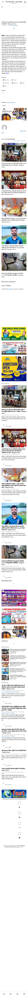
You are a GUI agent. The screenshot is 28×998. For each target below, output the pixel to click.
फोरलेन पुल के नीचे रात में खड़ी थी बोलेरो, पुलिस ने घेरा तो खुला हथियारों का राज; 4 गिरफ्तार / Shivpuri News (14, 411)
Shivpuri (17, 692)
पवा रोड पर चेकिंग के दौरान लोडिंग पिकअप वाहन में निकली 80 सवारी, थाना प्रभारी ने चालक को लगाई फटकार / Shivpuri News (13, 687)
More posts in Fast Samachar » (20, 140)
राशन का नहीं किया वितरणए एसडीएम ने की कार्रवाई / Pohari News (14, 769)
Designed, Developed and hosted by (12, 846)
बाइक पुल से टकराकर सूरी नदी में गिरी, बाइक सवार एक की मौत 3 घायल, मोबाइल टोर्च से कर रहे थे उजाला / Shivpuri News (14, 731)
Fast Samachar (14, 25)
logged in (10, 289)
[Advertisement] (14, 308)
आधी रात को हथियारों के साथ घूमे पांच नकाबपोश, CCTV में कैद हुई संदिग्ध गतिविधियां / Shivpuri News (13, 562)
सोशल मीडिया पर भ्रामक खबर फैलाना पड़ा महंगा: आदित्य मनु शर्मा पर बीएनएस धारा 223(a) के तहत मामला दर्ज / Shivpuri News (13, 527)
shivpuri (3, 105)
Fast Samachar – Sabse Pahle (14, 2)
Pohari (12, 692)
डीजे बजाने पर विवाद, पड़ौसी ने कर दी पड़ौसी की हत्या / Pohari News (14, 751)
